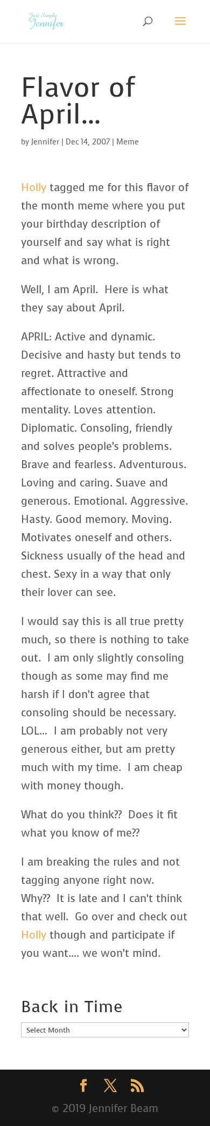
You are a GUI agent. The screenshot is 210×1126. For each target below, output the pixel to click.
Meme (127, 142)
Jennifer (45, 142)
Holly (33, 187)
